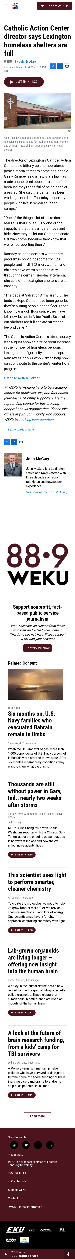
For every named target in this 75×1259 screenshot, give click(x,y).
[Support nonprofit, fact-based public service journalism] (37, 565)
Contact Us (15, 1198)
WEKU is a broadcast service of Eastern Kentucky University (32, 1163)
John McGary (28, 61)
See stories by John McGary (46, 492)
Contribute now (37, 648)
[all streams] (69, 1254)
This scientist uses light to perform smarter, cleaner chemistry (37, 882)
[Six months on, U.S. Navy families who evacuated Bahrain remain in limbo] (35, 684)
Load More (37, 1116)
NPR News (14, 707)
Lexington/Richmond (21, 429)
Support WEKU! (56, 6)
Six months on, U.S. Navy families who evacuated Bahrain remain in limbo (31, 724)
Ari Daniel (13, 897)
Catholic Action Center (22, 378)
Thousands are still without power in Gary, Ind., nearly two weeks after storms (34, 794)
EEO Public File (17, 1181)
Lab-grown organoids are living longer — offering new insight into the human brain (33, 961)
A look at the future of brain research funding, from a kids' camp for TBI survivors (36, 1043)
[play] (6, 1254)
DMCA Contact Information (25, 1206)
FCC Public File (17, 1172)
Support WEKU (17, 1189)
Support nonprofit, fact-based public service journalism (37, 613)
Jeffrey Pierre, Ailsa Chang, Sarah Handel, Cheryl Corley (35, 815)
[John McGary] (13, 464)
